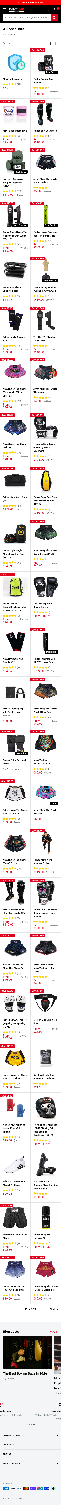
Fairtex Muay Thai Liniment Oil (42, 1236)
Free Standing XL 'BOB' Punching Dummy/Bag (44, 289)
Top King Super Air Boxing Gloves (42, 605)
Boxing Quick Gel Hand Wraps (14, 762)
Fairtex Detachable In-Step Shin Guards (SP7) (14, 911)
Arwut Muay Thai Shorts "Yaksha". (15, 446)
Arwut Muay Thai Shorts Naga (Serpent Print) (45, 552)
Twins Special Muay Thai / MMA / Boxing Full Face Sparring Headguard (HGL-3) (45, 1130)
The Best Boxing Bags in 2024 (25, 1373)
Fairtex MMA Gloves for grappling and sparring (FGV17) (14, 1023)
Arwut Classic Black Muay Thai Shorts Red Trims (44, 968)
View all (54, 1332)
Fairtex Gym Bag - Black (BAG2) (15, 499)
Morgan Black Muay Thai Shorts (15, 1236)
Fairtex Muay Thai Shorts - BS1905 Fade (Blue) (15, 1288)
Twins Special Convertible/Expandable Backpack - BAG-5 (14, 607)
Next (52, 1309)
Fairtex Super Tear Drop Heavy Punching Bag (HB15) (45, 501)
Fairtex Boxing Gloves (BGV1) (44, 81)
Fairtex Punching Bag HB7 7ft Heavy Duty (44, 661)
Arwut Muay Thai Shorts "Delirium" (45, 812)
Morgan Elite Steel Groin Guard (45, 1022)
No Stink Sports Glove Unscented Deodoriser (44, 1077)
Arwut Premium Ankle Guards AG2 (14, 661)
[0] (55, 9)
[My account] (49, 9)
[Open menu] (4, 9)
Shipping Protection (12, 79)
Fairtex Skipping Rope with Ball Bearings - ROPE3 (14, 712)
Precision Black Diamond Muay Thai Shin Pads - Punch (45, 1185)
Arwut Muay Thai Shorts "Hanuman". (45, 391)
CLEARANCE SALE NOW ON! (30, 2)
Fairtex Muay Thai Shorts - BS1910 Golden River (45, 1288)
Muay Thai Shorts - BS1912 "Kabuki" (42, 762)
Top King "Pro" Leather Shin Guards (44, 339)
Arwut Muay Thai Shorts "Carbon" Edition (45, 181)
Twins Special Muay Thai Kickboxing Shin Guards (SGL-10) (15, 236)
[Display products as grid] (51, 43)
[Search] (54, 17)
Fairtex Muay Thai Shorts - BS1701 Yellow (15, 1077)
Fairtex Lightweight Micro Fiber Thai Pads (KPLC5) (14, 554)
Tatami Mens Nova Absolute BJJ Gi (42, 861)
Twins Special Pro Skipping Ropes (12, 289)
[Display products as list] (56, 43)
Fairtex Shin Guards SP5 (45, 130)
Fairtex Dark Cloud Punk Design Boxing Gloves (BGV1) (45, 913)
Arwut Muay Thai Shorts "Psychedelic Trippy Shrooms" (15, 392)
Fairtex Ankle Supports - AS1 (15, 339)
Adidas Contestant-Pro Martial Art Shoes (14, 1183)
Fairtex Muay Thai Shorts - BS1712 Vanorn (15, 812)
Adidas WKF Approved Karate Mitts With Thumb (14, 1128)
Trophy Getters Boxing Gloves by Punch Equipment (44, 447)
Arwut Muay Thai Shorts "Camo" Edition (15, 861)
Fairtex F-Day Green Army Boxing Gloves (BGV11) (13, 182)
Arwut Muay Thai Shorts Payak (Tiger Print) (45, 710)
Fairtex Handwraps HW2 (15, 130)
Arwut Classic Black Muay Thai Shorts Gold (14, 966)
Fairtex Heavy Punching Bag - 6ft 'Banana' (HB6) (45, 234)
